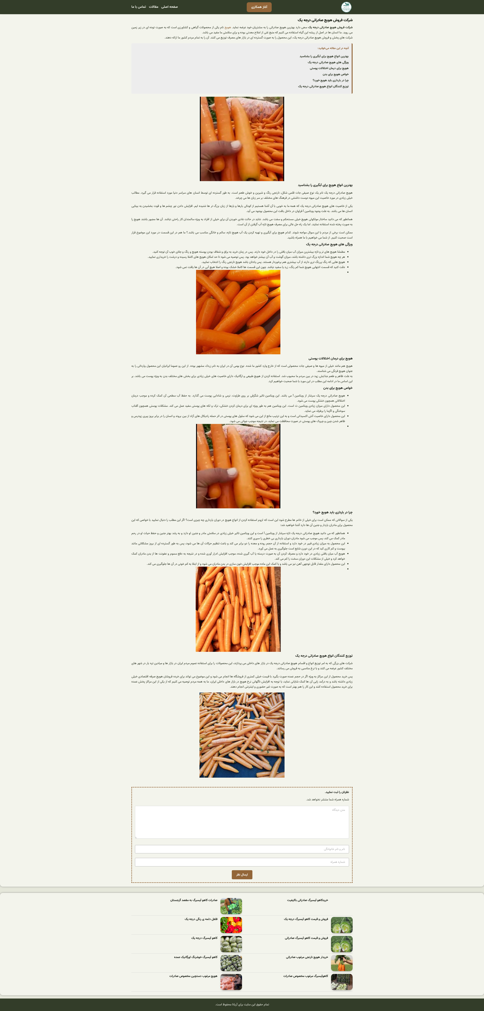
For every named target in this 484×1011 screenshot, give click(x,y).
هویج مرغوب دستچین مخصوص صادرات (193, 976)
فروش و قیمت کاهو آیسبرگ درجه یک (306, 919)
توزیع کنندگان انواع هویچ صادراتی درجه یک (323, 86)
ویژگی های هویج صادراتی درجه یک (328, 62)
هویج (228, 27)
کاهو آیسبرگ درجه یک (204, 938)
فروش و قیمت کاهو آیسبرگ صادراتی (306, 938)
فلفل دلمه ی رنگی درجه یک (201, 919)
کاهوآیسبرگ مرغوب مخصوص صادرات (305, 976)
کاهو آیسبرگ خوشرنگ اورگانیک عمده (195, 957)
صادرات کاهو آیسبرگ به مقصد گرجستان (193, 900)
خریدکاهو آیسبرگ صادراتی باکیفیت (307, 900)
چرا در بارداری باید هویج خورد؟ (331, 80)
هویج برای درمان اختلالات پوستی (329, 68)
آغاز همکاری (259, 7)
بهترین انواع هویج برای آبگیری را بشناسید (324, 56)
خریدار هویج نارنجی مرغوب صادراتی (307, 957)
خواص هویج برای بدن (336, 74)
